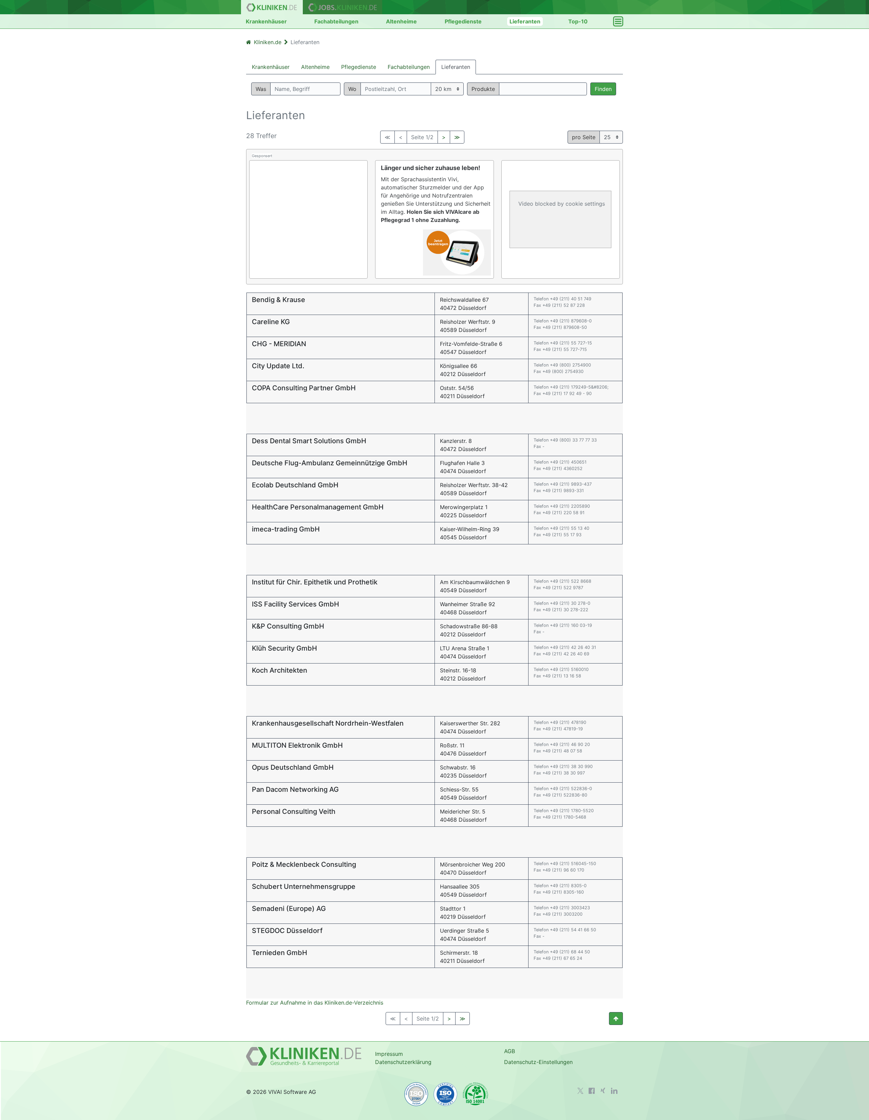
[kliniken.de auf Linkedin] (614, 1091)
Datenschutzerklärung (403, 1062)
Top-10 (578, 21)
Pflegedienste (463, 21)
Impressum (389, 1053)
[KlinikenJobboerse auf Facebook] (592, 1091)
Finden (603, 89)
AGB (509, 1051)
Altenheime (401, 21)
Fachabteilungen (336, 21)
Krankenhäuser (266, 21)
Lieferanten (525, 21)
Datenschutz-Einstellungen (538, 1062)
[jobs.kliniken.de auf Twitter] (580, 1091)
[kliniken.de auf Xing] (603, 1090)
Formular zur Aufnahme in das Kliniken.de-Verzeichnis (314, 1002)
